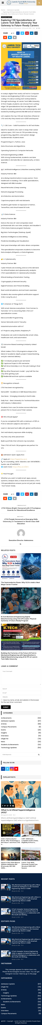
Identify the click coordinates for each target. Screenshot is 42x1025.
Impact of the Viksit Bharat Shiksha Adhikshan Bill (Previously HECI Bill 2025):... (10, 865)
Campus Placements (9, 727)
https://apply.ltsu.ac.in (18, 459)
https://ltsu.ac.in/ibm (21, 467)
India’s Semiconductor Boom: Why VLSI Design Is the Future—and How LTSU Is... (10, 841)
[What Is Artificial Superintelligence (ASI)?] (21, 794)
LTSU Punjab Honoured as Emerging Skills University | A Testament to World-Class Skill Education (21, 521)
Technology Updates (9, 748)
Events (3, 730)
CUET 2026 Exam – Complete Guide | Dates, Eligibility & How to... (30, 840)
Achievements (6, 718)
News (3, 742)
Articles (4, 724)
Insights (4, 733)
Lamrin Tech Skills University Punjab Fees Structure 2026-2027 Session (30, 865)
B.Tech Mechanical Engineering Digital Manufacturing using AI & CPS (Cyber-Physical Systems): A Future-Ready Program (18, 619)
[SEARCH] (39, 755)
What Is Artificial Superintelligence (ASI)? (18, 811)
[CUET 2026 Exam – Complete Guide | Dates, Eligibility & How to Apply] (31, 830)
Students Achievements (10, 745)
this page (33, 974)
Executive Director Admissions (12, 28)
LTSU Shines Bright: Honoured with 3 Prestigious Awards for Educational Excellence (21, 509)
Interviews (5, 736)
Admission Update (7, 17)
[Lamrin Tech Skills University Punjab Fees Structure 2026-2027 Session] (31, 853)
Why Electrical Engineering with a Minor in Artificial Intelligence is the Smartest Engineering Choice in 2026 (26, 899)
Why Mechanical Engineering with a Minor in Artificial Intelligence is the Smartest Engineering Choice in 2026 (26, 886)
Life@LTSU (4, 739)
